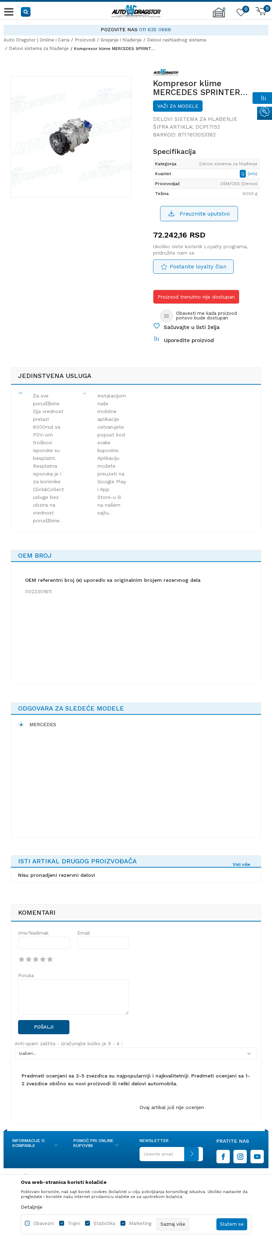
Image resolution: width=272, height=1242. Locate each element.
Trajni (74, 1223)
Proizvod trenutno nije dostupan (196, 297)
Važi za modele (177, 106)
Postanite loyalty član (198, 266)
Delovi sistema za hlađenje (39, 48)
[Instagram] (240, 1156)
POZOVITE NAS (119, 29)
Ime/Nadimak (33, 933)
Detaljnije (31, 1207)
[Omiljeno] (240, 14)
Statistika (104, 1223)
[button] (26, 11)
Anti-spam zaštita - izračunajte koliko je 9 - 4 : (69, 1043)
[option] (136, 29)
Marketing (140, 1223)
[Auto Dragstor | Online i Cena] (136, 12)
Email (83, 933)
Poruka (26, 975)
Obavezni (43, 1223)
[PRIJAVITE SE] (169, 1156)
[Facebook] (223, 1156)
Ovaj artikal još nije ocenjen (172, 1107)
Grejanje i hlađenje (121, 40)
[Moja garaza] (219, 15)
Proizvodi (85, 40)
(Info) (252, 174)
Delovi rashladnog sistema (176, 40)
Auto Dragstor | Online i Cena (36, 40)
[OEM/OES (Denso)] (165, 73)
